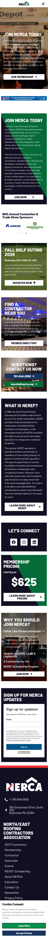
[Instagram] (24, 542)
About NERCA (14, 876)
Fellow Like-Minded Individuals (22, 631)
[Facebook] (13, 542)
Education (11, 882)
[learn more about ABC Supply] (24, 98)
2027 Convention (16, 844)
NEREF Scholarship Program (20, 666)
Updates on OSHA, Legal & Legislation (19, 655)
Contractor (12, 855)
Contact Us (12, 887)
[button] (43, 4)
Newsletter (12, 892)
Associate (11, 860)
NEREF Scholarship (17, 871)
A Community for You (16, 661)
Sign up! (24, 747)
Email (8, 719)
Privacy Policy (14, 898)
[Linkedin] (34, 542)
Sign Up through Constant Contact (18, 740)
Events (9, 866)
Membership (13, 850)
